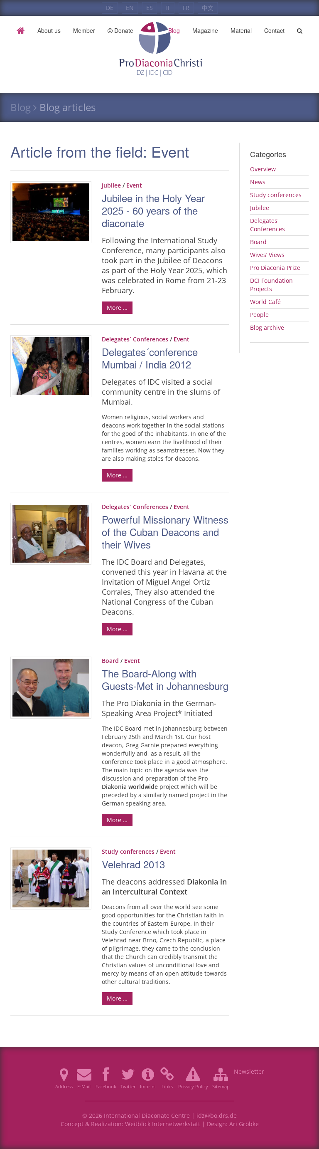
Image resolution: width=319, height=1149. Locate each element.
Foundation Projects (271, 285)
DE (109, 8)
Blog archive (267, 327)
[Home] (20, 30)
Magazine (205, 30)
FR (186, 8)
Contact (274, 30)
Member (84, 30)
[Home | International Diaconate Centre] (159, 30)
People (259, 315)
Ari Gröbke (244, 1124)
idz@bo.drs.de (216, 1115)
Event (134, 185)
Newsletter (249, 1071)
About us (49, 30)
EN (130, 8)
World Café (265, 302)
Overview (263, 169)
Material (241, 30)
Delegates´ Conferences (135, 339)
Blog (20, 107)
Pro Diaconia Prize (275, 268)
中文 (207, 8)
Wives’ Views (267, 255)
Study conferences (128, 851)
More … (117, 307)
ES (149, 8)
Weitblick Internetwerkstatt (162, 1124)
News (257, 182)
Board (110, 661)
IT (167, 8)
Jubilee (111, 185)
